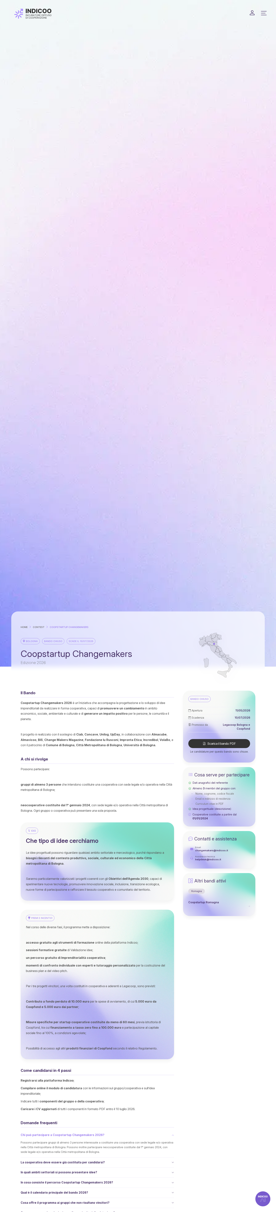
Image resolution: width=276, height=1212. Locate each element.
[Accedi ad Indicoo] (252, 13)
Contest (38, 627)
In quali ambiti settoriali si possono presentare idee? (59, 1172)
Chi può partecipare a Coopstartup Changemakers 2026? (62, 1135)
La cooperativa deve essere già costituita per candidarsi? (63, 1162)
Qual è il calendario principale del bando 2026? (54, 1192)
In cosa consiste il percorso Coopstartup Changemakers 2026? (67, 1182)
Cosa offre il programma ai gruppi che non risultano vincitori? (65, 1202)
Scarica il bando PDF (221, 744)
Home (24, 627)
